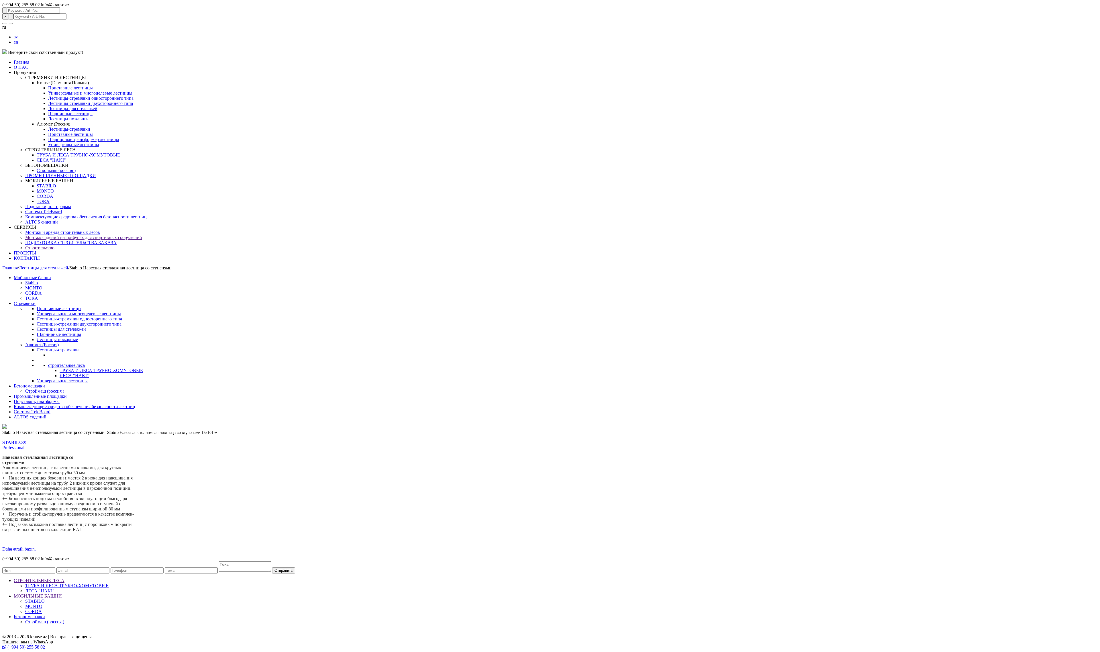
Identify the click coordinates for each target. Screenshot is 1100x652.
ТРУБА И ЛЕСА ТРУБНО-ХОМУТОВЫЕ (78, 154)
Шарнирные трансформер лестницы (83, 139)
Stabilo (31, 282)
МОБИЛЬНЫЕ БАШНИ (38, 596)
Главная (21, 62)
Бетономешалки (29, 385)
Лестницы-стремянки (69, 129)
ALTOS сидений (41, 222)
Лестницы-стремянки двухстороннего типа (90, 103)
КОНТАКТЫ (27, 258)
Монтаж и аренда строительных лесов (62, 232)
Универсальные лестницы (73, 144)
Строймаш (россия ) (56, 170)
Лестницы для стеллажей (72, 108)
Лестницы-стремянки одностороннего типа (90, 98)
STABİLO (46, 185)
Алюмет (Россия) (42, 344)
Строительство (39, 247)
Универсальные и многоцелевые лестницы (90, 93)
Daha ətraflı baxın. (19, 549)
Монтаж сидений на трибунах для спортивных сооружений (83, 237)
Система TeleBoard (43, 211)
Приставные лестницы (70, 87)
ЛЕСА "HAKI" (51, 160)
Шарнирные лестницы (70, 113)
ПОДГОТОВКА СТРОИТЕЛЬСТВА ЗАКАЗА (71, 242)
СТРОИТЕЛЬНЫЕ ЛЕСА (39, 580)
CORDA (45, 196)
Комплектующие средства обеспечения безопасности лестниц (86, 216)
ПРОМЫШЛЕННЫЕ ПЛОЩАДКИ (60, 175)
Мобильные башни (32, 277)
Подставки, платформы (48, 206)
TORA (43, 201)
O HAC (21, 67)
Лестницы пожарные (68, 118)
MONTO (45, 191)
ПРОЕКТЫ (25, 252)
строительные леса (66, 365)
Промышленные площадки (40, 396)
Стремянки (25, 303)
